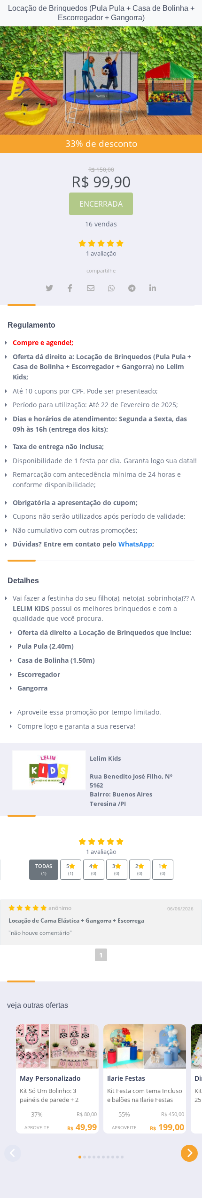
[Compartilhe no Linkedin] (152, 288)
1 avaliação (101, 253)
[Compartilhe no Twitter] (49, 288)
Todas (43, 869)
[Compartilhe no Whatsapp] (111, 288)
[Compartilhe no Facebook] (70, 288)
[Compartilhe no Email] (90, 288)
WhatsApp (135, 543)
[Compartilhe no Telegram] (132, 288)
